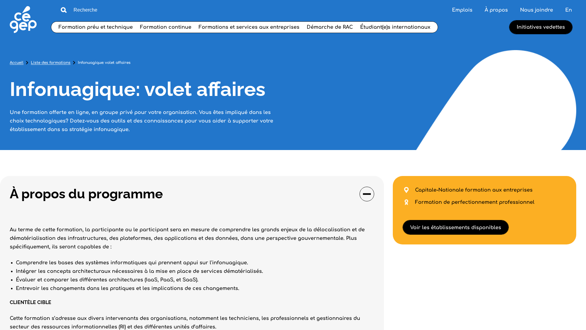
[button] (192, 194)
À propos (496, 10)
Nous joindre (536, 10)
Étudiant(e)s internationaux (395, 27)
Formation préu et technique (96, 27)
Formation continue (165, 27)
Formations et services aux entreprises (249, 27)
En (568, 10)
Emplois (462, 10)
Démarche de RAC (330, 27)
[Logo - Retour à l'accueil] (23, 20)
